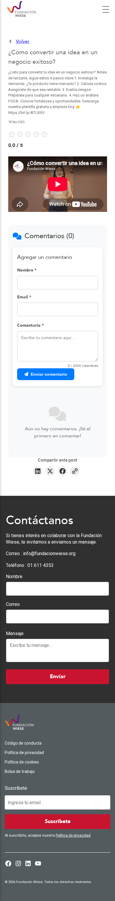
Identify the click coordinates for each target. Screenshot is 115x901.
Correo (13, 604)
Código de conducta (23, 743)
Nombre (14, 576)
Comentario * (30, 325)
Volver (22, 41)
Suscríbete (16, 788)
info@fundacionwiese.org (49, 553)
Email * (24, 297)
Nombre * (27, 270)
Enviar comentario (49, 374)
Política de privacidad (24, 752)
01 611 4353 (40, 565)
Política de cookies (22, 762)
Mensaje (15, 633)
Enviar (57, 676)
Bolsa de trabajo (20, 771)
